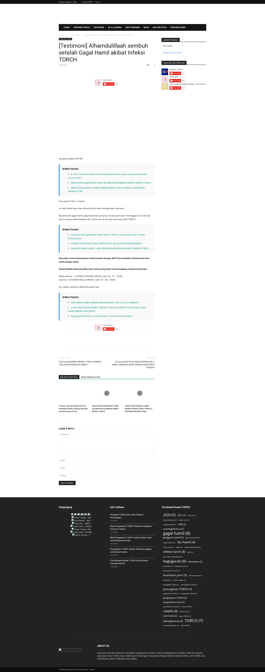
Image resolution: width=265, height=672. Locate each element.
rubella (170, 611)
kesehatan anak (181, 566)
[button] (204, 2)
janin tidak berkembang (172, 557)
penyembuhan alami (171, 607)
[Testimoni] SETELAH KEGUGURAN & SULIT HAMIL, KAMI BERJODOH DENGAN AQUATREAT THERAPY (133, 365)
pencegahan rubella (189, 585)
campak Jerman (169, 525)
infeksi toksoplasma (192, 547)
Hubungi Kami (177, 27)
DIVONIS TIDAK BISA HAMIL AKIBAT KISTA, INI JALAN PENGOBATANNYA (106, 243)
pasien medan (179, 580)
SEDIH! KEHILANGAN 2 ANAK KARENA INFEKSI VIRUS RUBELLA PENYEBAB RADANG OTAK (138, 408)
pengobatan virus (174, 602)
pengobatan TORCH (175, 597)
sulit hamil (170, 616)
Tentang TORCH (87, 2)
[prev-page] (60, 417)
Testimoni (99, 27)
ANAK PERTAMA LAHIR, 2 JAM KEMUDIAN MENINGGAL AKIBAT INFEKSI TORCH (110, 248)
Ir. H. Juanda (115, 27)
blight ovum (184, 520)
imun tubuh (168, 547)
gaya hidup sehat (193, 538)
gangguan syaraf (173, 537)
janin (190, 552)
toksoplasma (173, 621)
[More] (87, 71)
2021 (181, 515)
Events (98, 2)
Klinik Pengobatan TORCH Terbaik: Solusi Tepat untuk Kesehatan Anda (131, 539)
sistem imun (185, 612)
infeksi (179, 547)
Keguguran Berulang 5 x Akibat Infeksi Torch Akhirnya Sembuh (101, 316)
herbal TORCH (169, 543)
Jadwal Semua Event (172, 52)
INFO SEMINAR (132, 27)
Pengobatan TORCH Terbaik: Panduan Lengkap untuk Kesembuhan (131, 550)
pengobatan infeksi (171, 594)
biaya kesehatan (170, 520)
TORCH (194, 620)
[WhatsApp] (80, 71)
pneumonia (187, 607)
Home (67, 27)
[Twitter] (68, 71)
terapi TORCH (185, 616)
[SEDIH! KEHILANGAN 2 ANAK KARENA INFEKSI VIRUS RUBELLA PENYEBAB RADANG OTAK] (140, 393)
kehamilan (195, 561)
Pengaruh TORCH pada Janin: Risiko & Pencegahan (126, 516)
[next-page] (65, 417)
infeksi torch (174, 551)
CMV (182, 524)
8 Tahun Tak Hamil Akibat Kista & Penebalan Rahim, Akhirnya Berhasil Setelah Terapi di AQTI (73, 408)
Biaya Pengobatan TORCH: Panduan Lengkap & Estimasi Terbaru (130, 527)
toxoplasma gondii (171, 625)
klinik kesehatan (195, 576)
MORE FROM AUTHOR (90, 377)
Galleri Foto (159, 27)
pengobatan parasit (189, 594)
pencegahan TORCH (177, 589)
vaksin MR (185, 625)
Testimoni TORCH (73, 35)
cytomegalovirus (173, 529)
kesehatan (168, 566)
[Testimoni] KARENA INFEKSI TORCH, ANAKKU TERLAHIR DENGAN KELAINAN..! (80, 363)
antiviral (191, 515)
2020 (169, 514)
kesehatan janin (175, 575)
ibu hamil (186, 542)
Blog (146, 27)
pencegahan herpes (171, 585)
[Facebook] (61, 71)
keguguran (174, 561)
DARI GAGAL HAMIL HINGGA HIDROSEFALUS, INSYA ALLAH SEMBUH (104, 302)
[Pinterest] (74, 71)
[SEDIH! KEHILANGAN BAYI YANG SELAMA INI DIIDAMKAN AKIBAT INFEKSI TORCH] (107, 393)
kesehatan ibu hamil (171, 571)
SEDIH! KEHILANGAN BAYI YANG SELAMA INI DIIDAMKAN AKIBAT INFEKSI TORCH (111, 183)
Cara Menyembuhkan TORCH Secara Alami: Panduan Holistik (129, 562)
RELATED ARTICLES (69, 377)
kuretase (167, 580)
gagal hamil (176, 533)
